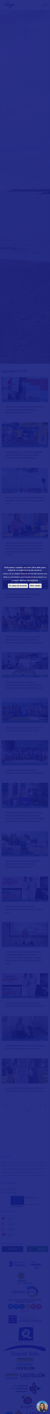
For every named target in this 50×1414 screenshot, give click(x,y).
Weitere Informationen (29, 580)
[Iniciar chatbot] (42, 1406)
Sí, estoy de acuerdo (18, 586)
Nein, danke (35, 586)
